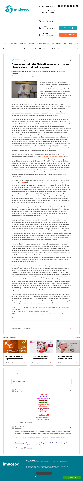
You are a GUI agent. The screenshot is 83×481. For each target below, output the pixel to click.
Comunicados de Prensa (55, 49)
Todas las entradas (8, 49)
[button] (42, 44)
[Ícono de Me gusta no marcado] (16, 422)
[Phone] (39, 6)
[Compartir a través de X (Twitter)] (16, 323)
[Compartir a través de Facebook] (12, 323)
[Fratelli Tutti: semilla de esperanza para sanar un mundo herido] (15, 346)
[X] (65, 6)
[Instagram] (62, 6)
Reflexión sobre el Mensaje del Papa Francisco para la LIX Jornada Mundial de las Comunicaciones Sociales (67, 357)
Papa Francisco (16, 317)
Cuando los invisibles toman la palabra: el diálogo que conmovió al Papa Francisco (41, 357)
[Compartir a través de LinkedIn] (20, 323)
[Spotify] (74, 6)
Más (66, 49)
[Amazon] (77, 6)
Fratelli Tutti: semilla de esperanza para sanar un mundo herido (14, 357)
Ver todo (77, 337)
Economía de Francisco (23, 49)
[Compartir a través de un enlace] (24, 323)
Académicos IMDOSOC (38, 49)
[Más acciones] (70, 60)
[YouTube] (68, 6)
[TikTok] (71, 6)
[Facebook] (59, 6)
